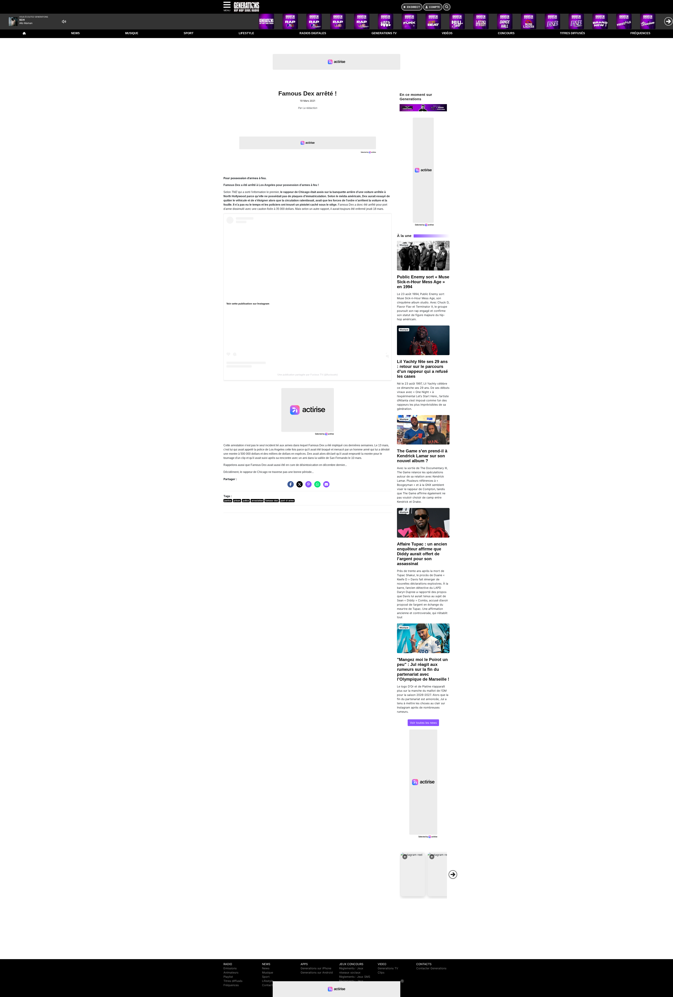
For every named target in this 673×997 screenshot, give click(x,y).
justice (227, 500)
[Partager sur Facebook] (290, 486)
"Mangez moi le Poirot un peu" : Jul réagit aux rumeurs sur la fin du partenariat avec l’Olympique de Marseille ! (423, 669)
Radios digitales (313, 33)
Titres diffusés (572, 33)
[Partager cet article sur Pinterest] (308, 486)
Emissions (230, 968)
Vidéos (447, 33)
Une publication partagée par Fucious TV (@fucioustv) (307, 374)
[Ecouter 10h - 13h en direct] (423, 107)
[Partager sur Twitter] (299, 486)
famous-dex (271, 500)
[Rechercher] (446, 7)
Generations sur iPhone (316, 968)
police (246, 500)
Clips (381, 972)
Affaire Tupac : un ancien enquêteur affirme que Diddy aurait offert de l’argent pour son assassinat (422, 554)
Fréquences (640, 33)
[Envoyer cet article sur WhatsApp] (316, 486)
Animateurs (230, 972)
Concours (506, 33)
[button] (413, 874)
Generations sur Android (317, 972)
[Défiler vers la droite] (453, 874)
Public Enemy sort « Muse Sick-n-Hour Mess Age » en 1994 (423, 281)
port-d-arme (287, 500)
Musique (131, 33)
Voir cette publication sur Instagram (247, 303)
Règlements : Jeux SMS (354, 976)
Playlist (228, 976)
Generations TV (384, 33)
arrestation (257, 500)
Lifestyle (246, 33)
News (75, 33)
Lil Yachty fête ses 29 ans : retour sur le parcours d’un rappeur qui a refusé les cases (422, 369)
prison (237, 500)
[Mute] (64, 21)
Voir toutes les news (423, 722)
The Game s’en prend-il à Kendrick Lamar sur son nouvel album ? (422, 456)
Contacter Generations (431, 968)
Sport (188, 33)
